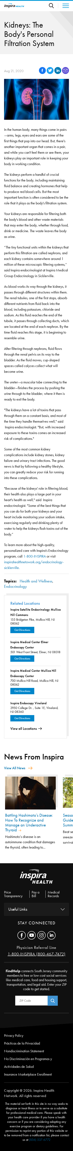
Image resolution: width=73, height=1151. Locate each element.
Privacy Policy (13, 1035)
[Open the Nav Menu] (63, 5)
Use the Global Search (53, 5)
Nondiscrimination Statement (24, 1051)
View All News (14, 768)
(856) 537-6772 (39, 1140)
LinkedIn (51, 935)
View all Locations (23, 729)
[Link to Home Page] (36, 879)
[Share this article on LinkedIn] (58, 73)
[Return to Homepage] (14, 5)
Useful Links (17, 909)
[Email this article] (65, 73)
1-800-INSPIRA (34, 556)
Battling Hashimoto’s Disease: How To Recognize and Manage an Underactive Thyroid (29, 822)
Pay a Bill (35, 894)
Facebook (21, 935)
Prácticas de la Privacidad (22, 1043)
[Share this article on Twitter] (50, 73)
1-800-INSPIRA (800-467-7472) (36, 954)
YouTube (31, 935)
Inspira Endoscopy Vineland (28, 703)
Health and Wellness (36, 581)
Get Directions (22, 630)
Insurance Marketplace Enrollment (28, 1074)
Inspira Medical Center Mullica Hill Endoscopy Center (33, 673)
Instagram (41, 935)
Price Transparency (13, 894)
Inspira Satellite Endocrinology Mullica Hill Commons (35, 612)
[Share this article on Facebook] (43, 73)
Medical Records (54, 894)
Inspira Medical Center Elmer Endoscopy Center (29, 644)
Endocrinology (15, 586)
